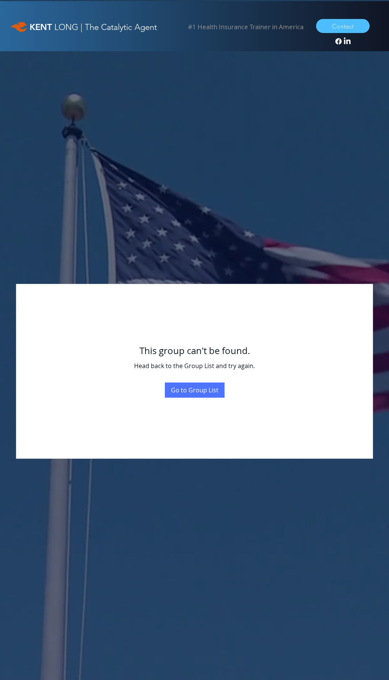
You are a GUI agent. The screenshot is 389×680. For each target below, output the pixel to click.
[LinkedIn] (347, 41)
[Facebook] (338, 41)
